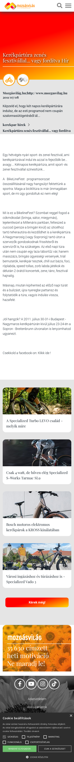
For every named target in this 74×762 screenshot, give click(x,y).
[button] (37, 756)
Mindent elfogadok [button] (19, 748)
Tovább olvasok (31, 731)
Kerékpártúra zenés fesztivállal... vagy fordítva (37, 130)
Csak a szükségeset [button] (54, 748)
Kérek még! (37, 602)
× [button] (71, 715)
